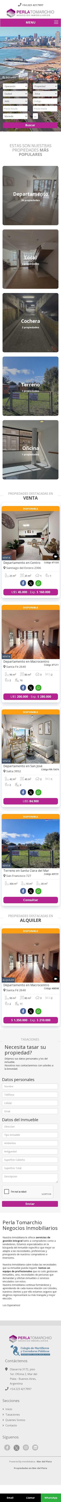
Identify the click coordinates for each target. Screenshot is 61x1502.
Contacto (11, 1425)
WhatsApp (51, 1497)
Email (10, 1497)
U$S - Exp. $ (30, 592)
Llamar (30, 1497)
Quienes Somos (15, 1420)
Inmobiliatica (28, 1461)
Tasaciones (12, 1414)
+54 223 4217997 (32, 5)
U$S (31, 801)
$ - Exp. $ (30, 1020)
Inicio (8, 1409)
